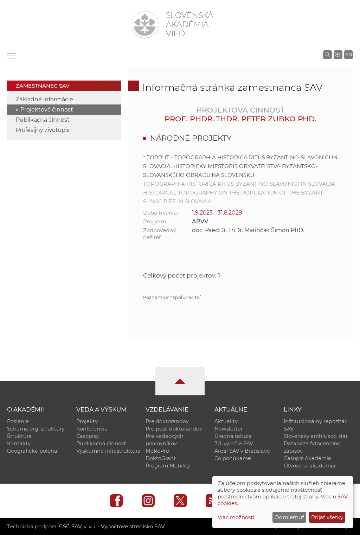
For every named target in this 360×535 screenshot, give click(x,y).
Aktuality (226, 421)
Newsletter (228, 429)
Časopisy (87, 436)
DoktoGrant (161, 458)
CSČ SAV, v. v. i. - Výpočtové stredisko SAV (112, 526)
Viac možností (236, 517)
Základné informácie (44, 99)
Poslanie (18, 421)
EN (348, 54)
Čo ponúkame (232, 458)
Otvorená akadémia (309, 466)
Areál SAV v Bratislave (242, 451)
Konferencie (92, 429)
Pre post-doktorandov (174, 429)
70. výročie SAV (233, 443)
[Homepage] (145, 25)
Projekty (87, 421)
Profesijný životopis (43, 130)
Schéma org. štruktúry (36, 429)
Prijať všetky (327, 517)
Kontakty (19, 443)
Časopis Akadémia (307, 458)
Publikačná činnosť (43, 119)
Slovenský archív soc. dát (316, 436)
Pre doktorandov (167, 421)
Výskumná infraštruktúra (108, 451)
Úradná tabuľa (233, 436)
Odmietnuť (289, 517)
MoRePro (157, 451)
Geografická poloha (32, 451)
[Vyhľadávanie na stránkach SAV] (327, 54)
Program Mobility (168, 466)
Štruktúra (19, 436)
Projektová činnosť (46, 109)
